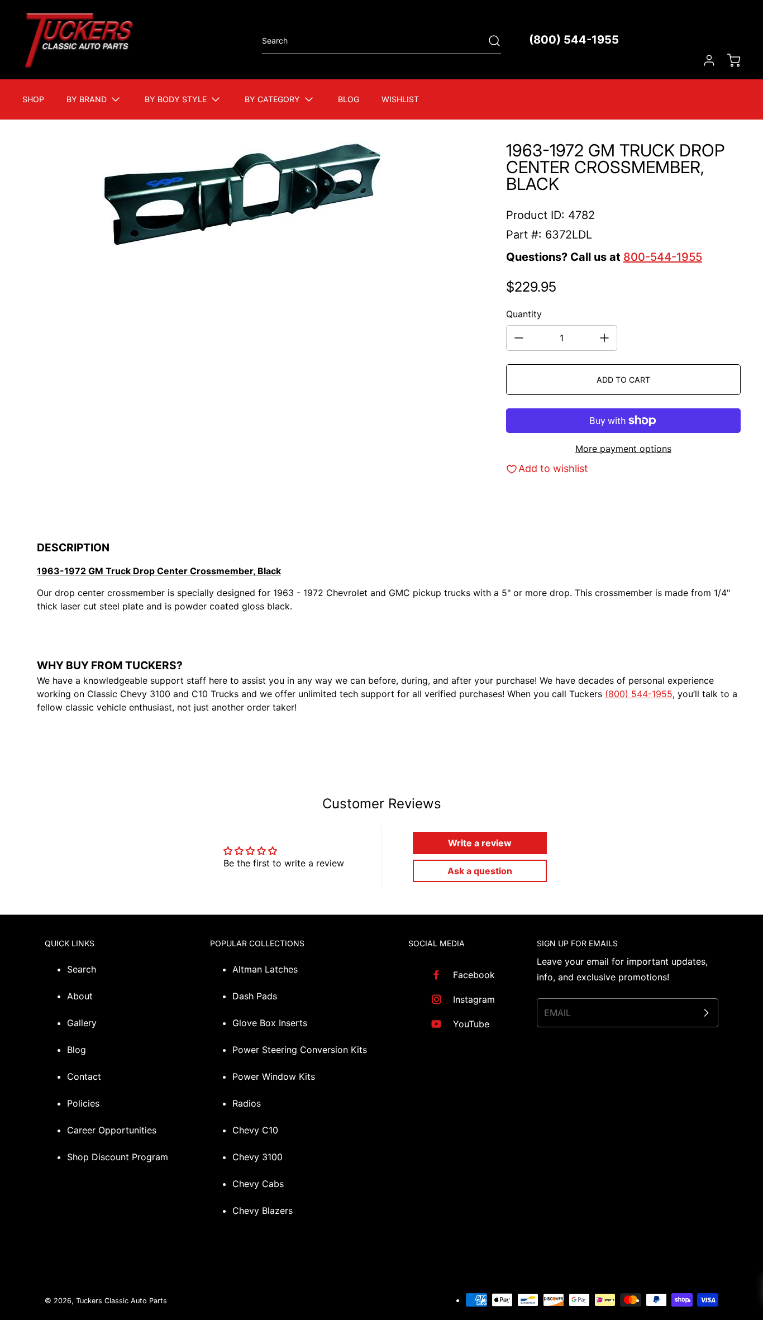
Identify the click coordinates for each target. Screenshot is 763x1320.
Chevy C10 (255, 1130)
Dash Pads (254, 996)
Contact (84, 1076)
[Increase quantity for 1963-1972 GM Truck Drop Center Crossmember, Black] (604, 338)
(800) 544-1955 (574, 39)
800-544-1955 (662, 257)
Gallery (82, 1022)
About (80, 996)
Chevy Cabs (258, 1183)
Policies (83, 1103)
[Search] (488, 40)
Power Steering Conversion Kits (299, 1049)
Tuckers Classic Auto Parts (121, 1301)
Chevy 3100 (257, 1156)
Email (557, 1012)
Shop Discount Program (117, 1156)
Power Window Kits (273, 1076)
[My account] (704, 60)
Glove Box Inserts (269, 1022)
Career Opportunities (111, 1130)
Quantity (524, 314)
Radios (246, 1103)
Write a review (480, 843)
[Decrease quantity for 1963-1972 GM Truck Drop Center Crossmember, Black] (519, 338)
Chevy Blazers (262, 1210)
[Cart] (728, 60)
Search (81, 969)
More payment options (623, 448)
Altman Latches (265, 969)
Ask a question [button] (479, 870)
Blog (76, 1049)
